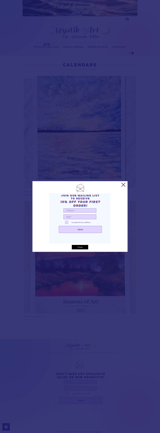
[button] (123, 185)
